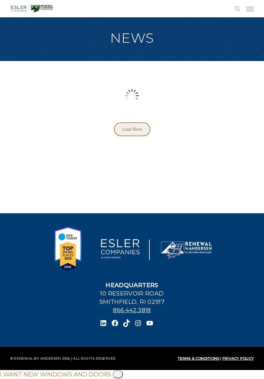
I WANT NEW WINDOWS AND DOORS (55, 374)
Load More (132, 129)
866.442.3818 (132, 310)
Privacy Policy (238, 358)
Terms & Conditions (198, 358)
